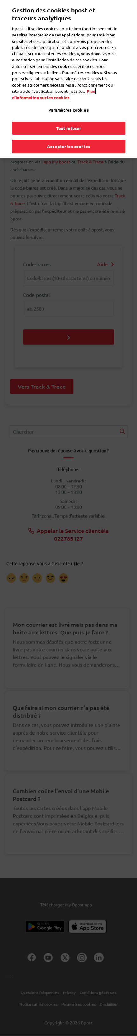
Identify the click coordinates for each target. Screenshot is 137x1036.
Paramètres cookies (68, 110)
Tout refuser (68, 128)
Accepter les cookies (68, 146)
